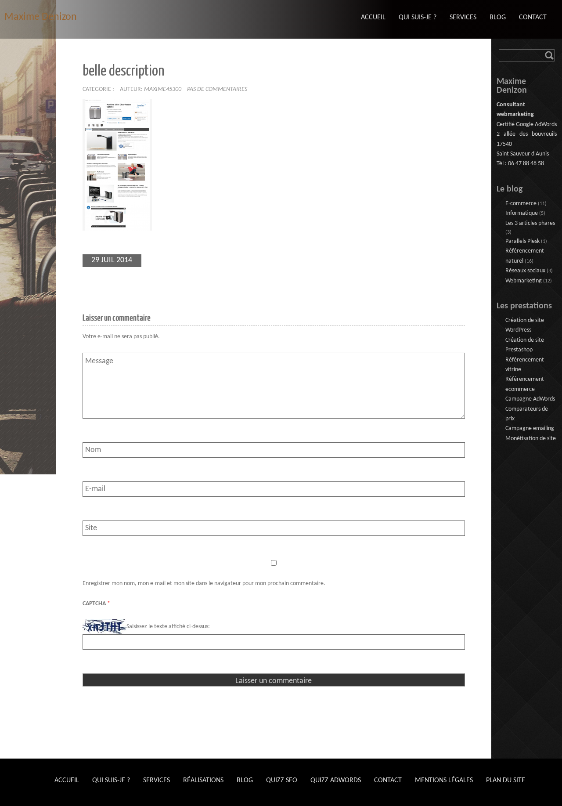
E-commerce (521, 203)
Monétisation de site (530, 438)
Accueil (66, 780)
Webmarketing (523, 281)
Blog (245, 780)
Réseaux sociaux (525, 270)
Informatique (521, 213)
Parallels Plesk (522, 241)
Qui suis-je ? (111, 780)
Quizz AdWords (335, 780)
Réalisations (203, 780)
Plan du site (505, 780)
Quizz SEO (281, 780)
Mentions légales (444, 780)
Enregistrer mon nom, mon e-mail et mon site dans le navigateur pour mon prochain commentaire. (204, 583)
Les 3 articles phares (530, 223)
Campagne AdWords (530, 399)
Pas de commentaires (217, 89)
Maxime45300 (162, 89)
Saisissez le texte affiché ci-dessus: (168, 626)
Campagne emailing (529, 428)
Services (156, 780)
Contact (388, 780)
